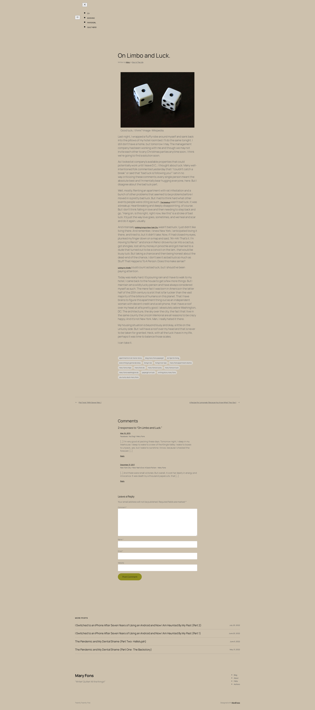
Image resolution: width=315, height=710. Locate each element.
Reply (122, 456)
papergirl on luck (148, 372)
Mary (128, 62)
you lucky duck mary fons (129, 377)
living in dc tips (160, 363)
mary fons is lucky (155, 367)
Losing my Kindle (124, 267)
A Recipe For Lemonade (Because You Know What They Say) (212, 402)
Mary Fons (84, 675)
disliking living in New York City (146, 227)
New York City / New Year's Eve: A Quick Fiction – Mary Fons (143, 467)
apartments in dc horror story (130, 358)
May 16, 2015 (125, 433)
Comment (122, 507)
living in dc (148, 363)
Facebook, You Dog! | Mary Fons (132, 436)
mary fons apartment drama (181, 363)
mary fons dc (140, 367)
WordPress (236, 703)
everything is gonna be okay (130, 363)
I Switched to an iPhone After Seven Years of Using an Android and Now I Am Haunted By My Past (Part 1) (138, 633)
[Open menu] (77, 17)
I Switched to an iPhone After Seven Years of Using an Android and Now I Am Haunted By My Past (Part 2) (138, 625)
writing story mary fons (167, 372)
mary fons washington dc (129, 372)
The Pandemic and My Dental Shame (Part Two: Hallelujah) (110, 641)
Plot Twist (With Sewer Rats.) (90, 402)
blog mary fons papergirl (154, 358)
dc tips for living (173, 358)
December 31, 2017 (127, 464)
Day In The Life (137, 62)
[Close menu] (84, 5)
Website (121, 563)
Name (120, 539)
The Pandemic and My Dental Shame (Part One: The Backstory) (113, 649)
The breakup (165, 202)
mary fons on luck (171, 367)
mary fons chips (125, 367)
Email (120, 551)
